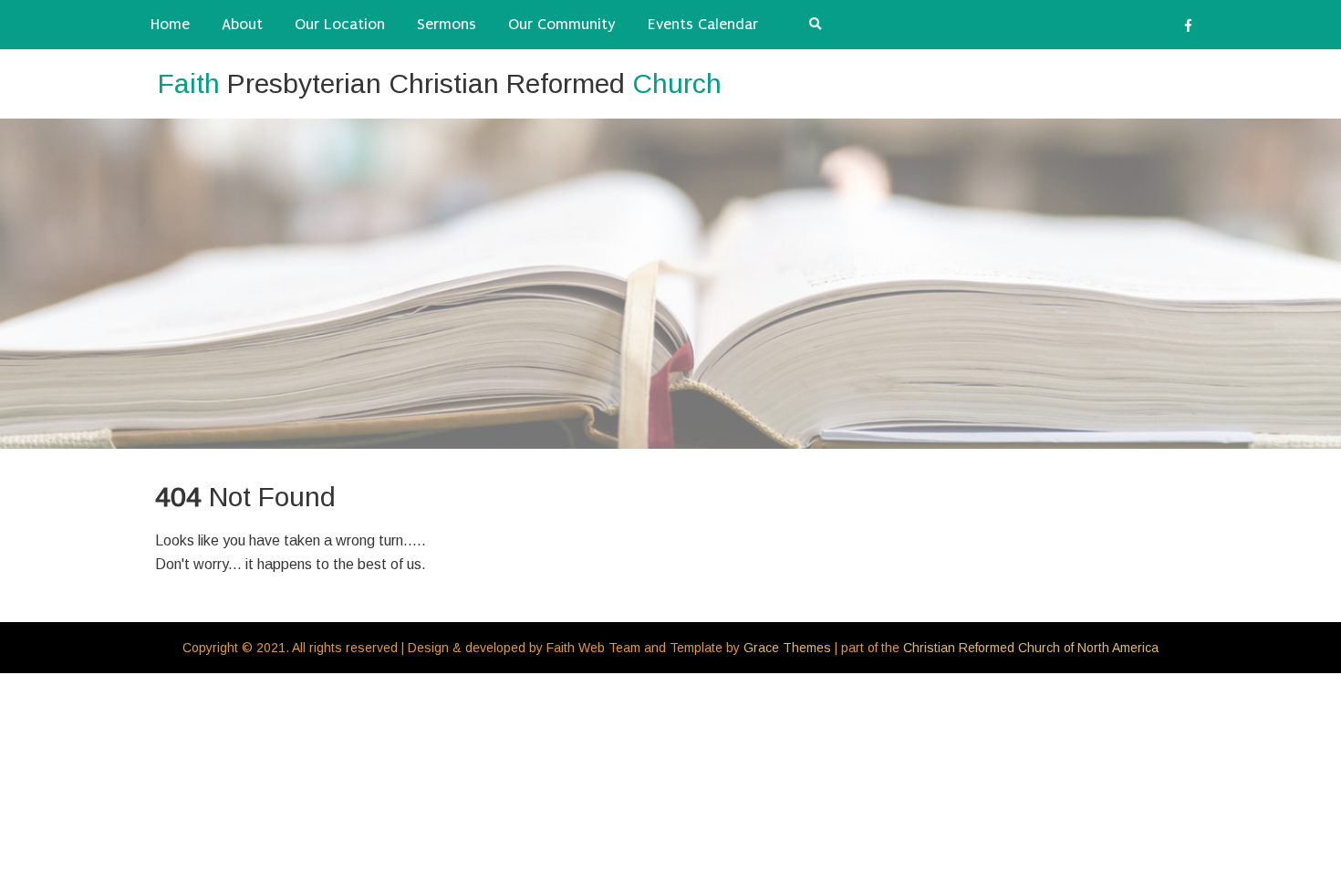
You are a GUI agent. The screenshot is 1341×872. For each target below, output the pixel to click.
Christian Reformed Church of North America (1031, 647)
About (242, 24)
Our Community (562, 24)
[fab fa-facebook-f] (1188, 28)
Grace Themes (787, 647)
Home (170, 24)
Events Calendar (703, 24)
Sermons (446, 24)
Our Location (340, 24)
